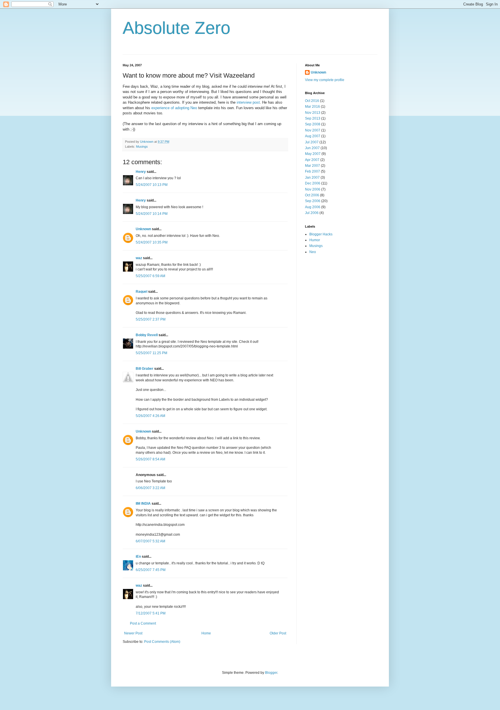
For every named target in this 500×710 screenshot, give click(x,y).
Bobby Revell (147, 335)
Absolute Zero (176, 28)
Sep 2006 (312, 201)
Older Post (278, 633)
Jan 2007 (312, 177)
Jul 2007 (312, 142)
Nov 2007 (312, 130)
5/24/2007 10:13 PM (152, 185)
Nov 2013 (312, 113)
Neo (312, 252)
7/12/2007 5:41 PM (151, 613)
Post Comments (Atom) (162, 642)
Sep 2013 (312, 118)
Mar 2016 (312, 107)
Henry (141, 172)
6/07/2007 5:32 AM (150, 541)
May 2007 (313, 154)
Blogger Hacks (320, 234)
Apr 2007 (312, 160)
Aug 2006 (312, 207)
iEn (138, 557)
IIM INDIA (143, 504)
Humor (314, 240)
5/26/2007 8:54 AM (150, 459)
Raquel (141, 292)
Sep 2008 (312, 124)
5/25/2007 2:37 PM (151, 319)
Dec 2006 (312, 183)
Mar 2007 (312, 166)
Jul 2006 (312, 213)
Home (206, 633)
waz (139, 258)
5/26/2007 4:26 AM (150, 416)
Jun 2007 (312, 148)
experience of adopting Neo (174, 108)
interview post (248, 102)
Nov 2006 (312, 189)
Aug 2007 (312, 136)
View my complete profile (324, 80)
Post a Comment (143, 623)
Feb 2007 (312, 171)
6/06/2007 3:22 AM (150, 488)
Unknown (143, 229)
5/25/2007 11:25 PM (151, 353)
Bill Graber (144, 369)
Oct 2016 (312, 101)
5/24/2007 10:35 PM (152, 242)
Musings (142, 146)
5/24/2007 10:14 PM (152, 214)
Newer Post (133, 633)
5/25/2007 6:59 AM (150, 276)
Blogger (271, 673)
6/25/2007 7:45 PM (151, 570)
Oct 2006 (312, 195)
